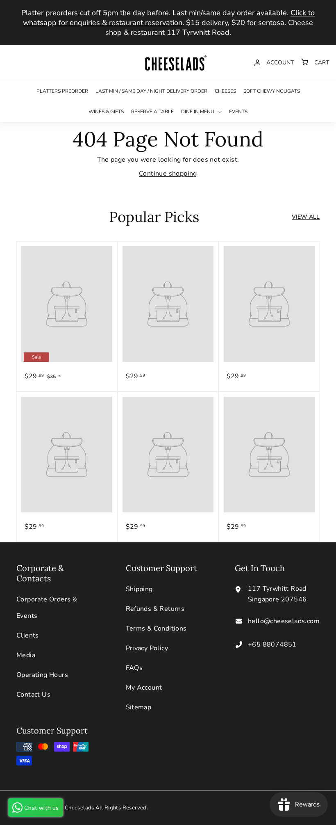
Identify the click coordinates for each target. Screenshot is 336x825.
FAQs (134, 667)
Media (25, 655)
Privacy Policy (147, 648)
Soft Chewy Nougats (271, 91)
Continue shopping (168, 173)
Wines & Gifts (106, 111)
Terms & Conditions (156, 628)
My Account (144, 687)
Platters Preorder (62, 91)
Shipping (139, 589)
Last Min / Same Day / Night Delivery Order (151, 91)
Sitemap (139, 707)
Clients (27, 635)
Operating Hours (42, 674)
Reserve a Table (152, 111)
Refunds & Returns (155, 608)
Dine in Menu (198, 111)
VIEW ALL (306, 217)
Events (238, 111)
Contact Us (33, 694)
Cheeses (225, 91)
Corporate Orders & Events (46, 607)
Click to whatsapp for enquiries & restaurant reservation (169, 17)
